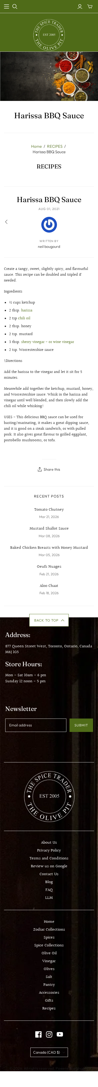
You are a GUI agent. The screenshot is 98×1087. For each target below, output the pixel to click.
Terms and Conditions (49, 858)
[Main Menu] (6, 6)
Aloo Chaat (49, 586)
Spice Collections (49, 945)
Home (36, 146)
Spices (49, 937)
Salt (49, 977)
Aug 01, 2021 (49, 209)
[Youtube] (60, 1034)
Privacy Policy (49, 850)
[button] (49, 620)
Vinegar (49, 961)
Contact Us (49, 874)
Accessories (49, 992)
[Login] (80, 6)
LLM (49, 898)
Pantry (49, 985)
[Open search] (15, 6)
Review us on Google (49, 866)
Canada (46, 1052)
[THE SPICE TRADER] (49, 34)
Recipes (49, 1008)
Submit (81, 725)
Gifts (49, 1000)
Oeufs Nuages (49, 567)
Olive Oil (49, 953)
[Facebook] (38, 1034)
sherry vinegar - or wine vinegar (47, 342)
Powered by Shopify (72, 1068)
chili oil (24, 318)
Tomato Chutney (49, 510)
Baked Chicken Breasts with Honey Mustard (49, 548)
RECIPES (54, 146)
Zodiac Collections (49, 929)
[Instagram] (49, 1034)
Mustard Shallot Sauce (49, 529)
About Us (49, 842)
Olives (49, 969)
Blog (49, 882)
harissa (26, 310)
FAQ (49, 890)
